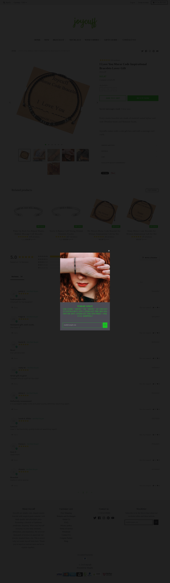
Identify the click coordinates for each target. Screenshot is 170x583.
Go (105, 325)
